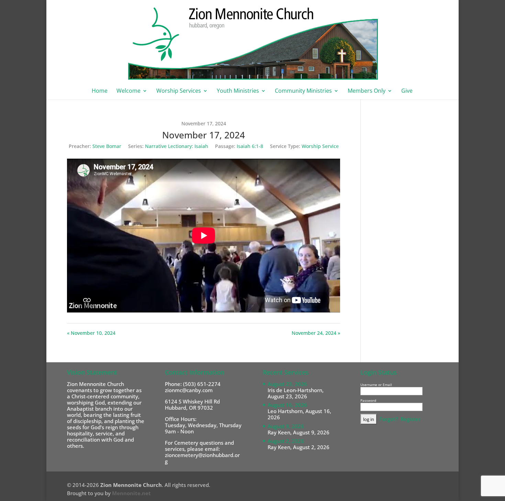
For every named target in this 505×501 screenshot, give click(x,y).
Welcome (128, 91)
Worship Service (320, 146)
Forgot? (389, 418)
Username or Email (376, 384)
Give (407, 91)
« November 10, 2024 (91, 333)
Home (100, 91)
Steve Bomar (106, 146)
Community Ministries (303, 91)
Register (410, 418)
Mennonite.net (131, 493)
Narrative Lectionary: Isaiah (176, 146)
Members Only (366, 91)
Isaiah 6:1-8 (250, 146)
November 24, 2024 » (316, 333)
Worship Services (178, 91)
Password (368, 400)
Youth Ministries (238, 91)
